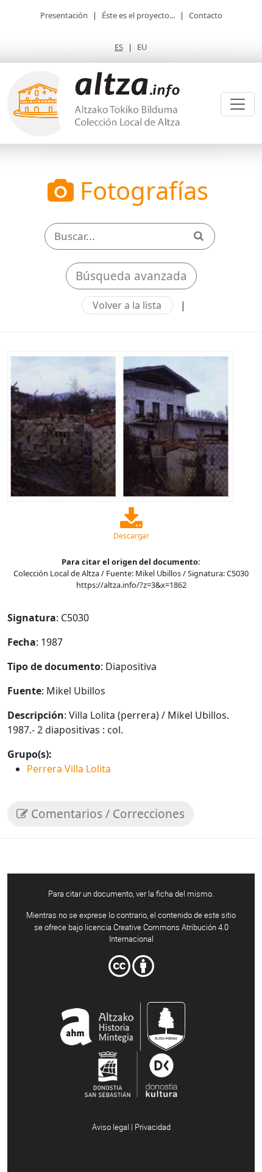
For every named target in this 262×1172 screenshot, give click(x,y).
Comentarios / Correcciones (106, 814)
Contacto (205, 15)
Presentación (64, 15)
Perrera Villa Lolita (69, 768)
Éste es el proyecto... (138, 15)
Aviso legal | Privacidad (131, 1126)
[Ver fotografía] (120, 425)
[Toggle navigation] (238, 104)
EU (142, 46)
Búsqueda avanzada (131, 276)
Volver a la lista (127, 305)
